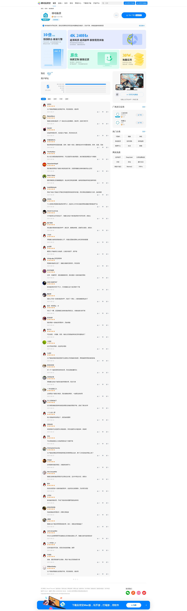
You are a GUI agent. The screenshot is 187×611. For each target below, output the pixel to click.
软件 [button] (46, 8)
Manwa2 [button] (129, 166)
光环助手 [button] (118, 157)
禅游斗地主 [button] (118, 166)
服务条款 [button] (58, 588)
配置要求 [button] (142, 25)
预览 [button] (43, 73)
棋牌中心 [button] (118, 146)
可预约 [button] (118, 136)
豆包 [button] (129, 162)
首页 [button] (42, 8)
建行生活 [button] (140, 162)
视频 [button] (129, 136)
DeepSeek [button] (129, 157)
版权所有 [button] (81, 588)
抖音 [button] (118, 162)
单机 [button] (140, 136)
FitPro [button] (141, 166)
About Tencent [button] (51, 588)
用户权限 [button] (87, 588)
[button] (44, 3)
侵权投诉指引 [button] (100, 588)
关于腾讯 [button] (43, 588)
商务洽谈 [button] (64, 588)
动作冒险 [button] (129, 141)
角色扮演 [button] (118, 141)
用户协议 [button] (107, 588)
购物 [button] (140, 146)
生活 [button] (129, 146)
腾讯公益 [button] (75, 588)
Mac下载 (135, 15)
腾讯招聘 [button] (70, 588)
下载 (140, 115)
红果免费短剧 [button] (141, 157)
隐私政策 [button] (93, 588)
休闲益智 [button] (140, 141)
